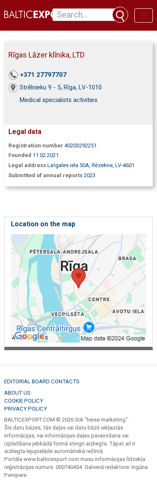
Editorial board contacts (42, 381)
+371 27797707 (43, 75)
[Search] (120, 15)
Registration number (35, 145)
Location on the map (43, 224)
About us (17, 393)
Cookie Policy (23, 401)
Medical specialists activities (59, 100)
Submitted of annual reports (45, 175)
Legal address (27, 165)
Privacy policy (25, 409)
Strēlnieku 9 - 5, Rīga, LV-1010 (61, 87)
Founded (19, 155)
